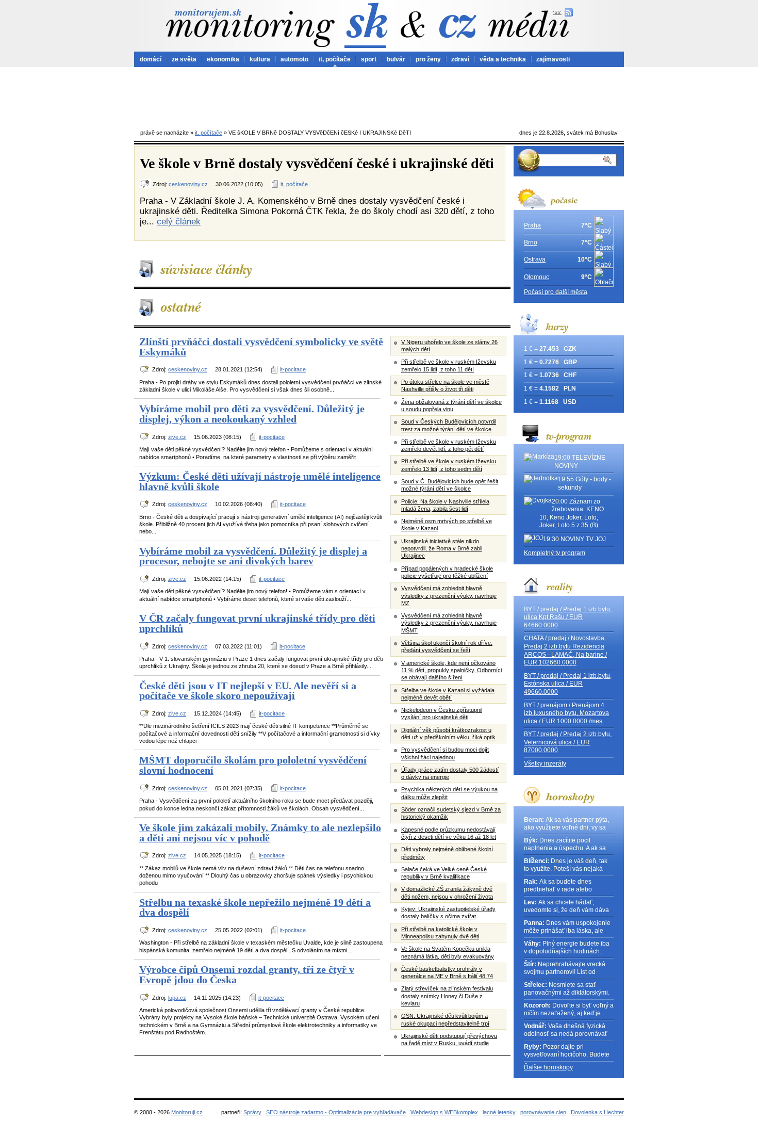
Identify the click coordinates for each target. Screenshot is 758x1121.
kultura (260, 59)
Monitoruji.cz (187, 1112)
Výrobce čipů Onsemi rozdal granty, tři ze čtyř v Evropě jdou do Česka (246, 974)
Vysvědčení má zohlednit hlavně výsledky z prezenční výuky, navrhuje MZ (449, 595)
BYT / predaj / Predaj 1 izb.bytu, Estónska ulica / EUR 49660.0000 (568, 684)
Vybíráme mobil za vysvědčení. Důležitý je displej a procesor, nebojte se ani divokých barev (253, 556)
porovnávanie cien (543, 1112)
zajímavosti (553, 59)
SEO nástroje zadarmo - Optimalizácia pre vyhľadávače (336, 1112)
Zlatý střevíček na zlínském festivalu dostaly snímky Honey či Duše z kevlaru (447, 995)
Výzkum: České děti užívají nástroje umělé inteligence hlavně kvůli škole (260, 481)
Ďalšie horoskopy (548, 1067)
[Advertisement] (379, 95)
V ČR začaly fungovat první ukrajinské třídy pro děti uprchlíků (257, 623)
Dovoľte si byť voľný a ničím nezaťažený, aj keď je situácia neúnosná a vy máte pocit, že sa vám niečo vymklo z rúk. (569, 1009)
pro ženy (428, 59)
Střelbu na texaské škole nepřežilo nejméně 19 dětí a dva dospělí (255, 907)
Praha (532, 225)
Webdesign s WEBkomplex (444, 1112)
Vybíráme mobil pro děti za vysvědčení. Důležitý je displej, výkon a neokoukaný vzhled (252, 414)
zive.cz (177, 437)
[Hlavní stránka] (250, 27)
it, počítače (335, 59)
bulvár (396, 59)
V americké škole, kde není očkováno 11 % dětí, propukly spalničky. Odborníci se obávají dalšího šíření (451, 670)
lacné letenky (499, 1112)
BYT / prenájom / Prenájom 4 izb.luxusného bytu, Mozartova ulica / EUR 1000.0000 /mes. (566, 713)
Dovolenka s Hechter (597, 1112)
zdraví (460, 59)
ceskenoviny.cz (188, 184)
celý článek (179, 221)
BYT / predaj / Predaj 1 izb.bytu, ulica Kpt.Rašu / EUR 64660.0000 (568, 617)
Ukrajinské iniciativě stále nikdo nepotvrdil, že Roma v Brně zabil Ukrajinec (441, 548)
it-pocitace (293, 369)
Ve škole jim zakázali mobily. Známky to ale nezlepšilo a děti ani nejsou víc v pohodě (260, 832)
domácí (150, 59)
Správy (252, 1112)
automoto (294, 59)
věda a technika (503, 59)
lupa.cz (177, 998)
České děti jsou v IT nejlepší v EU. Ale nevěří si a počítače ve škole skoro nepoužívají (247, 691)
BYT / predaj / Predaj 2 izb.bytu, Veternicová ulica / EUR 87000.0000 (568, 742)
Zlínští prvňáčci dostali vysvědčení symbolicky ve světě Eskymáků (261, 347)
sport (368, 59)
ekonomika (223, 59)
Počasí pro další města (555, 292)
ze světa (184, 59)
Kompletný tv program (554, 553)
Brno (530, 242)
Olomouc (536, 277)
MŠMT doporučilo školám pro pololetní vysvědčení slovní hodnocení (253, 765)
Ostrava (535, 259)
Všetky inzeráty (545, 763)
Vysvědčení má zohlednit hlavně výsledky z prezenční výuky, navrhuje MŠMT (449, 622)
